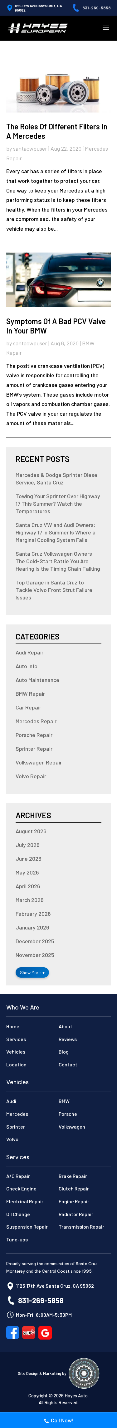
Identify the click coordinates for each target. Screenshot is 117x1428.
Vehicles (15, 1052)
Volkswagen (72, 1127)
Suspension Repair (27, 1227)
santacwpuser (30, 148)
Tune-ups (17, 1239)
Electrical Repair (24, 1201)
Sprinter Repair (34, 748)
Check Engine (21, 1188)
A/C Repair (18, 1176)
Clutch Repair (74, 1188)
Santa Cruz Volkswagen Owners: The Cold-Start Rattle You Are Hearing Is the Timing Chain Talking (58, 561)
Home (12, 1026)
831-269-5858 (96, 7)
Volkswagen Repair (39, 762)
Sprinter (15, 1127)
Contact (68, 1064)
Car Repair (28, 707)
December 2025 (35, 941)
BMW (64, 1101)
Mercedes (17, 1114)
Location (16, 1064)
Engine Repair (74, 1201)
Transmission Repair (81, 1227)
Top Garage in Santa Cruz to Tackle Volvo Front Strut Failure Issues (54, 590)
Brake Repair (73, 1176)
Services (16, 1039)
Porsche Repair (34, 734)
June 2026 (28, 858)
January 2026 (32, 927)
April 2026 (28, 886)
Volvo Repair (31, 776)
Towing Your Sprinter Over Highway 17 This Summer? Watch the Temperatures (58, 503)
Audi (11, 1101)
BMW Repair (30, 693)
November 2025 (35, 954)
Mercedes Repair (36, 721)
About (65, 1026)
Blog (64, 1052)
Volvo (12, 1139)
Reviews (68, 1039)
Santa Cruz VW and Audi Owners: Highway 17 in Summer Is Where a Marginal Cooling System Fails (55, 532)
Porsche (68, 1114)
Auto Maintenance (37, 679)
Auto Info (26, 666)
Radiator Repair (76, 1214)
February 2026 (33, 913)
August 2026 (31, 831)
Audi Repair (29, 652)
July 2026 (28, 844)
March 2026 (30, 899)
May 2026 (27, 872)
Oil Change (18, 1214)
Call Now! (62, 1420)
